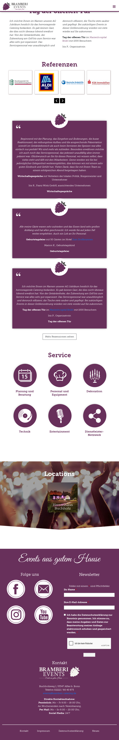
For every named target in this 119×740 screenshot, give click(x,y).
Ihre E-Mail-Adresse (76, 602)
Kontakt (24, 730)
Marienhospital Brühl (61, 309)
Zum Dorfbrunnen (82, 239)
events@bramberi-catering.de (59, 693)
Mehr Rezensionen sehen (59, 336)
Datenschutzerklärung (71, 730)
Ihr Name (70, 589)
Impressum (43, 730)
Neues (95, 730)
